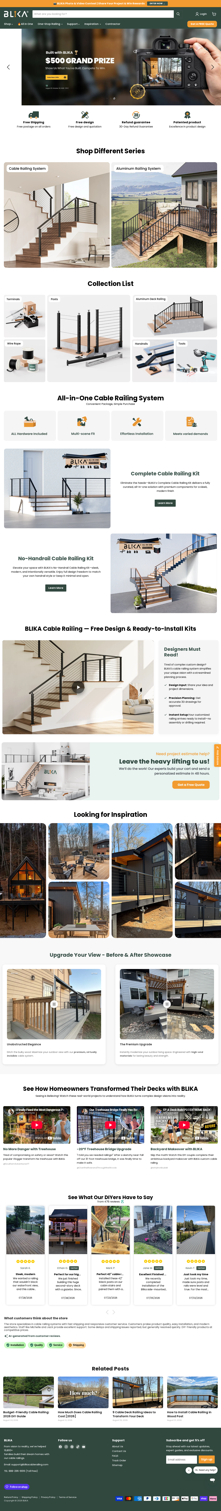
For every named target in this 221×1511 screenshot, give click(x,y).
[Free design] (85, 120)
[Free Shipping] (33, 120)
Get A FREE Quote (202, 24)
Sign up (206, 1459)
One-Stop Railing (49, 24)
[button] (78, 687)
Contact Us (119, 1451)
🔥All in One (25, 24)
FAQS (115, 1455)
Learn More (165, 503)
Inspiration (91, 24)
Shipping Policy (30, 1497)
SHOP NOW (204, 83)
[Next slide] (212, 67)
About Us (117, 1446)
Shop (7, 24)
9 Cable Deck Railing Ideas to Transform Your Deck (134, 1414)
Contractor (112, 24)
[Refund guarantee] (136, 120)
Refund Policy (11, 1497)
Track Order (119, 1460)
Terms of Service (68, 1497)
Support (72, 24)
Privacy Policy (48, 1497)
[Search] (178, 14)
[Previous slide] (9, 67)
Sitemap (117, 1465)
